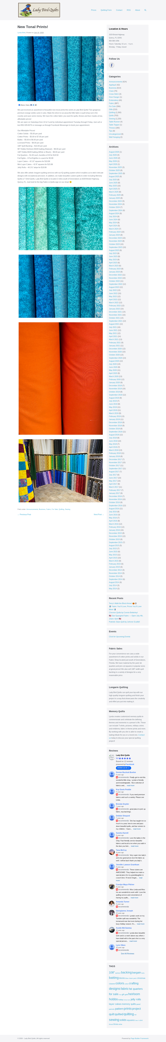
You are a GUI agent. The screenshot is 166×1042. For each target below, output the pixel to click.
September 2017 (115, 469)
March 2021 (113, 339)
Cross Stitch (114, 94)
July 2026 (113, 155)
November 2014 (115, 573)
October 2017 (114, 465)
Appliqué (112, 85)
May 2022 (113, 296)
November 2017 (115, 462)
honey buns (127, 999)
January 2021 (114, 346)
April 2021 (113, 336)
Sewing (67, 509)
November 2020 (115, 352)
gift (123, 994)
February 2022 (115, 306)
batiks (143, 973)
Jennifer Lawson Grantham (127, 865)
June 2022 (113, 293)
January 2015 (114, 567)
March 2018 (113, 450)
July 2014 (113, 585)
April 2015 (113, 558)
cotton (126, 984)
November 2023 (115, 241)
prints (128, 1008)
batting (114, 977)
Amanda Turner (122, 902)
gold (126, 994)
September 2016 (115, 506)
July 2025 (113, 180)
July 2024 (113, 216)
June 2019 (113, 404)
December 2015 (115, 533)
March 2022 (113, 303)
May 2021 (113, 333)
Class (111, 91)
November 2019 (115, 389)
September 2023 (115, 247)
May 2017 (113, 481)
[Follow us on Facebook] (111, 65)
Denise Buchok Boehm (126, 772)
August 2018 (114, 435)
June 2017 (113, 478)
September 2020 (115, 358)
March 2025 (113, 192)
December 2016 (115, 496)
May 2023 (113, 260)
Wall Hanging (114, 137)
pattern (119, 1008)
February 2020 (115, 379)
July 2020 (113, 364)
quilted (119, 1014)
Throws (112, 128)
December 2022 (115, 275)
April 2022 (113, 299)
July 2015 (113, 548)
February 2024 (115, 232)
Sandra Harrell (122, 833)
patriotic (112, 1009)
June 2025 (113, 183)
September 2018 (115, 432)
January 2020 (114, 382)
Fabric (48, 509)
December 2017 (115, 459)
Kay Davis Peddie (123, 789)
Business (42, 509)
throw (115, 1024)
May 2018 (113, 444)
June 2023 (113, 256)
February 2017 (115, 490)
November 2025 (115, 167)
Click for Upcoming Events (119, 637)
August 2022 (114, 287)
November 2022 (115, 278)
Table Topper (114, 125)
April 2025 (113, 189)
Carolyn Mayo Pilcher (125, 884)
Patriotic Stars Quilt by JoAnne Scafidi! (124, 622)
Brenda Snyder (122, 804)
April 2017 (113, 484)
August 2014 (114, 582)
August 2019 (114, 398)
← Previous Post (24, 514)
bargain (136, 972)
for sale (113, 994)
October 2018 (114, 429)
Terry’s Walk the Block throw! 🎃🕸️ (123, 603)
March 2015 (113, 561)
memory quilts (129, 1004)
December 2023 (115, 238)
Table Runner (114, 122)
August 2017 (114, 472)
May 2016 (113, 518)
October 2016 (114, 502)
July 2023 (113, 253)
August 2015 (114, 545)
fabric (125, 988)
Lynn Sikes (120, 945)
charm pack (133, 978)
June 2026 (113, 158)
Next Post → (99, 514)
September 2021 (115, 321)
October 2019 (114, 392)
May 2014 (113, 589)
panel (138, 1004)
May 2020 (113, 370)
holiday (120, 1000)
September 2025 (115, 173)
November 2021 (115, 315)
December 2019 (115, 386)
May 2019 (113, 407)
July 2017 (113, 475)
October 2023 (114, 244)
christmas (141, 978)
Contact (119, 10)
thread (111, 1024)
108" (112, 972)
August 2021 (114, 324)
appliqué (118, 973)
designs (114, 988)
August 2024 (114, 213)
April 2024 (113, 226)
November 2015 (115, 536)
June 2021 (113, 330)
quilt (111, 1014)
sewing (114, 1020)
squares (131, 1020)
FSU (120, 994)
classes (112, 984)
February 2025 (115, 195)
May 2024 (113, 223)
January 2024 (114, 235)
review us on (122, 768)
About (137, 10)
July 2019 (113, 401)
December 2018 (115, 422)
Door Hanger (114, 97)
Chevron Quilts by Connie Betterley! (123, 613)
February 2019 (115, 416)
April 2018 (113, 447)
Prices (93, 10)
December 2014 (115, 570)
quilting (129, 1014)
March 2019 (113, 413)
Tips (110, 131)
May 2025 (113, 186)
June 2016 (113, 515)
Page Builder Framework (139, 1038)
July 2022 (113, 290)
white (120, 1024)
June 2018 (113, 441)
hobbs (113, 999)
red (135, 1015)
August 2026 (114, 152)
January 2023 (114, 272)
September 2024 (115, 210)
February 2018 (115, 453)
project (136, 1008)
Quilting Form (106, 10)
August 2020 (114, 361)
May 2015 (113, 555)
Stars (136, 1020)
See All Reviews (127, 954)
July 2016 (113, 512)
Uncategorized (115, 134)
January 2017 (114, 493)
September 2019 (115, 395)
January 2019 (114, 419)
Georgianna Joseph (124, 911)
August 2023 (114, 250)
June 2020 (113, 367)
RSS (129, 10)
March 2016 (113, 524)
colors (120, 983)
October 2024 (114, 207)
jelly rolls (136, 999)
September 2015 (115, 542)
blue (126, 978)
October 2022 (114, 281)
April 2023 (113, 263)
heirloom (134, 994)
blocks (122, 978)
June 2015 (113, 552)
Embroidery (113, 100)
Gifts (111, 109)
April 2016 (113, 521)
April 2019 (113, 410)
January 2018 (114, 456)
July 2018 (113, 438)
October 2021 (114, 318)
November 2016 (115, 499)
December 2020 (115, 349)
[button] (145, 10)
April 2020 (113, 373)
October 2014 (114, 576)
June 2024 (113, 220)
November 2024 (115, 204)
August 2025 (114, 176)
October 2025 (114, 170)
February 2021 (115, 343)
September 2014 (115, 579)
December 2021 (115, 312)
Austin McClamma (124, 928)
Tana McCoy (121, 850)
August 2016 (114, 509)
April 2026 (113, 164)
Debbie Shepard (123, 816)
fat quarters (136, 988)
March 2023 (113, 266)
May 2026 (113, 161)
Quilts (111, 115)
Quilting (61, 509)
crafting (133, 983)
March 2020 (113, 376)
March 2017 (113, 487)
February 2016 (115, 527)
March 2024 (113, 229)
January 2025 (114, 198)
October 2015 (114, 539)
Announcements (32, 509)
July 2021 (113, 327)
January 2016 (114, 530)
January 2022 (114, 309)
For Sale (55, 509)
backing (126, 972)
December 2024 (115, 201)
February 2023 (115, 269)
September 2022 (115, 284)
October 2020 (114, 355)
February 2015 (115, 564)
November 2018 (115, 426)
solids (123, 1019)
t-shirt (141, 1020)
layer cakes (115, 1004)
